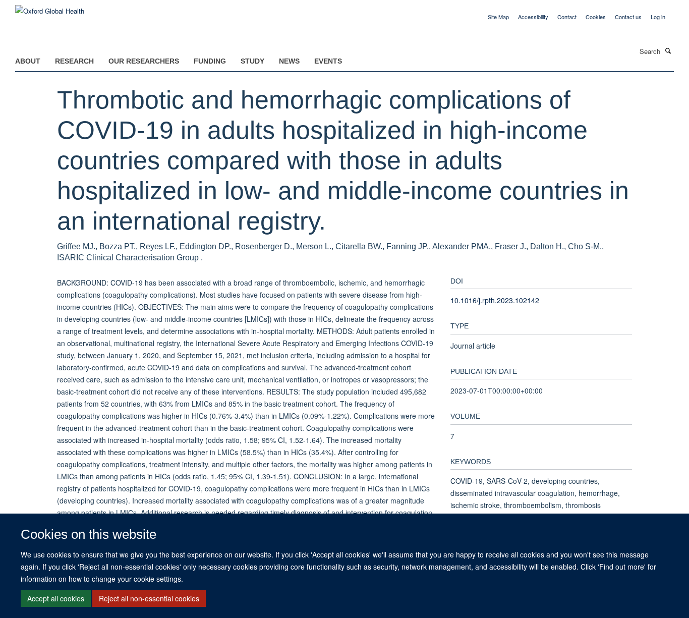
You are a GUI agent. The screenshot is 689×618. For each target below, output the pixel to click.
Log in (658, 17)
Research (74, 61)
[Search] (668, 50)
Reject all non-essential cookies (149, 598)
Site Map (498, 17)
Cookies (596, 17)
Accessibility (533, 17)
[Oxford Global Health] (49, 7)
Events (328, 61)
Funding (210, 61)
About (27, 61)
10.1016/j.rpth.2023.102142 (494, 300)
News (289, 61)
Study (252, 61)
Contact (567, 17)
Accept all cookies (55, 598)
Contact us (628, 17)
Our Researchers (143, 61)
